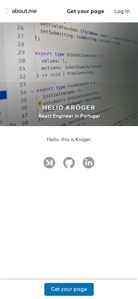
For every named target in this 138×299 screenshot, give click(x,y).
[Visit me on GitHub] (69, 165)
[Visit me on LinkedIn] (88, 165)
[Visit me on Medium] (49, 165)
